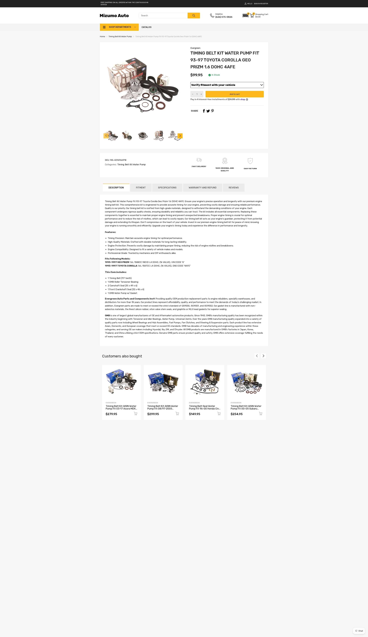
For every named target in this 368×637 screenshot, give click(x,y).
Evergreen (195, 48)
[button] (245, 15)
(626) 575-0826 (223, 17)
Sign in (257, 4)
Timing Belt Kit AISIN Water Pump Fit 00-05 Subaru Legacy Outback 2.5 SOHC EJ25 (246, 410)
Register (264, 4)
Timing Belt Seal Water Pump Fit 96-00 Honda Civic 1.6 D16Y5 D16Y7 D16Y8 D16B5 (205, 410)
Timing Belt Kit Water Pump (131, 164)
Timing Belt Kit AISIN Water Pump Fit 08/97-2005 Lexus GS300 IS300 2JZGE (162, 409)
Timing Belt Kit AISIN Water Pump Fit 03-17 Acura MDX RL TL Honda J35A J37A (121, 409)
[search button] (194, 15)
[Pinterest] (212, 111)
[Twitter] (208, 111)
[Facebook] (204, 111)
